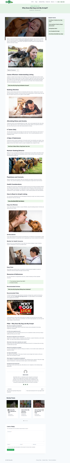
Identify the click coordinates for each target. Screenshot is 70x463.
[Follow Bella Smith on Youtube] (25, 384)
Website (34, 444)
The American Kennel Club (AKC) (17, 281)
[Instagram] (62, 2)
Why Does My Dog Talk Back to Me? (12, 411)
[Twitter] (60, 2)
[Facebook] (58, 2)
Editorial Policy (42, 1)
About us (52, 1)
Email (21, 444)
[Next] (43, 410)
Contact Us (48, 1)
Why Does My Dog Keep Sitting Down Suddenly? (14, 390)
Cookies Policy (45, 460)
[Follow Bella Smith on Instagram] (23, 384)
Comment (9, 431)
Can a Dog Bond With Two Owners (16, 201)
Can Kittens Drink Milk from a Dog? (56, 33)
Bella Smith (32, 10)
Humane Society (14, 282)
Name (8, 444)
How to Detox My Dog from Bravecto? (25, 411)
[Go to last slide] (8, 410)
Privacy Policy (38, 460)
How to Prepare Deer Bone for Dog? (38, 411)
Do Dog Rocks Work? (53, 28)
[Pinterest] (64, 2)
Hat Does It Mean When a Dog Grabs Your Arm (19, 146)
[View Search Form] (56, 2)
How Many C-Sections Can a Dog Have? (55, 21)
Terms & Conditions (52, 460)
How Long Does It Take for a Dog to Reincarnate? (56, 25)
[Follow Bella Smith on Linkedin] (27, 384)
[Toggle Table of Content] (17, 70)
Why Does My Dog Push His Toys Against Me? (35, 390)
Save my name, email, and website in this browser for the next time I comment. (21, 447)
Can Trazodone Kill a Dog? (54, 31)
